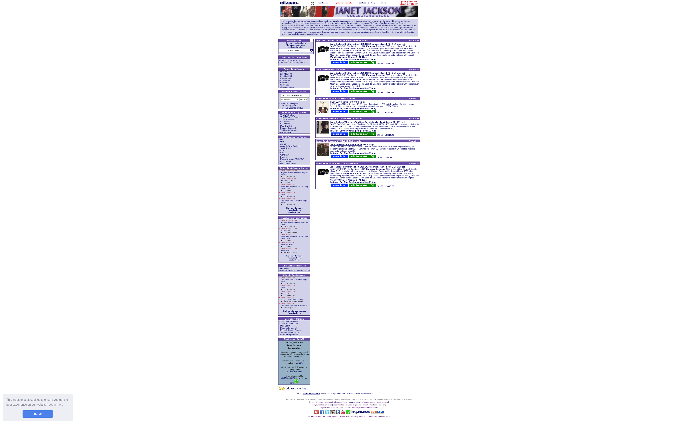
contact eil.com (351, 408)
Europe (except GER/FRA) (292, 159)
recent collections (370, 405)
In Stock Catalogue (289, 103)
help (373, 3)
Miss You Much (287, 244)
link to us (319, 402)
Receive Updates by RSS (291, 108)
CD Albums (285, 124)
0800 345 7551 (295, 372)
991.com (339, 408)
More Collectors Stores (290, 330)
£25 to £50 (285, 80)
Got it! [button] (38, 414)
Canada (283, 153)
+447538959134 (288, 378)
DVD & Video (286, 126)
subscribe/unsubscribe (368, 408)
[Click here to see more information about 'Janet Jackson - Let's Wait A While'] (339, 157)
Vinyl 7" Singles (287, 115)
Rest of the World (288, 163)
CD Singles (285, 121)
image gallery (354, 402)
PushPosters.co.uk (288, 328)
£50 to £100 (285, 78)
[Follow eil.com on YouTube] (343, 414)
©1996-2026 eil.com (316, 416)
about (383, 3)
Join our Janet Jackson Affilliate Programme (289, 333)
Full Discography (288, 106)
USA (282, 142)
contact (362, 3)
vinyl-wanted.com (327, 408)
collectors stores (368, 402)
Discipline (288, 293)
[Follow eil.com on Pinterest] (316, 414)
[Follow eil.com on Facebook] (322, 414)
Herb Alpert (285, 268)
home (311, 402)
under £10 (284, 85)
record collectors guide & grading (347, 405)
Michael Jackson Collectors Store (295, 270)
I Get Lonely (289, 250)
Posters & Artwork (288, 128)
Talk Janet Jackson (289, 321)
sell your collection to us (322, 405)
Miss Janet (285, 326)
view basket (323, 3)
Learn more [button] (56, 404)
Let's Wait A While (288, 181)
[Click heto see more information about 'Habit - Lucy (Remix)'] (322, 113)
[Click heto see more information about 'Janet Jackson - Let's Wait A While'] (322, 155)
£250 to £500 (286, 74)
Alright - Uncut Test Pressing (292, 299)
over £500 (284, 72)
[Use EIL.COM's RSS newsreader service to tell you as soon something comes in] (377, 413)
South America (286, 148)
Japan (283, 144)
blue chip (382, 405)
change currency (287, 87)
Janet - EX (288, 195)
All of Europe (285, 161)
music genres (382, 402)
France (283, 157)
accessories (330, 402)
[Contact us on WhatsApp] (348, 414)
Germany (284, 155)
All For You (289, 230)
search (339, 402)
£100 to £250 (286, 76)
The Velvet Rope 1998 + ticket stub (294, 305)
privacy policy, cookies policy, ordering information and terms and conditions (358, 416)
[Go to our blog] (360, 413)
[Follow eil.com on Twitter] (327, 414)
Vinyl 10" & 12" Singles (290, 117)
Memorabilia (285, 132)
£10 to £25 (285, 82)
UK (281, 139)
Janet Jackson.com (289, 324)
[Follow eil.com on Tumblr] (338, 414)
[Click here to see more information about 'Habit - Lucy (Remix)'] (339, 113)
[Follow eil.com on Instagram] (332, 414)
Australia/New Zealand (290, 146)
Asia (282, 150)
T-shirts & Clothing (288, 130)
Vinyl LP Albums (287, 119)
